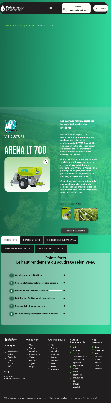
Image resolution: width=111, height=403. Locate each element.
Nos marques (22, 25)
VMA (33, 25)
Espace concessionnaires (15, 377)
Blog (7, 371)
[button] (51, 7)
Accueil (8, 25)
